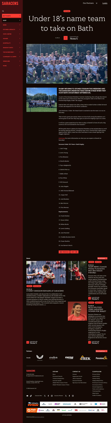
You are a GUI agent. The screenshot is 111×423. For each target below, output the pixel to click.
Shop (4, 20)
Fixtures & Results (9, 29)
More (5, 65)
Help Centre (95, 393)
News (4, 25)
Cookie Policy (96, 376)
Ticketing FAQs (96, 391)
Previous (66, 252)
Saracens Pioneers (77, 380)
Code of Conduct (96, 395)
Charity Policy (96, 378)
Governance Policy (97, 384)
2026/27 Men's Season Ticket (60, 382)
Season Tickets (8, 47)
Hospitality (7, 43)
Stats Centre (7, 34)
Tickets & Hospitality (58, 378)
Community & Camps (9, 56)
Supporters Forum (77, 376)
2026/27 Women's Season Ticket (61, 384)
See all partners (100, 351)
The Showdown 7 (8, 52)
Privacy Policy (96, 374)
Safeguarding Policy (97, 380)
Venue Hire (6, 61)
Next (73, 252)
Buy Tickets (7, 16)
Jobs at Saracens (77, 378)
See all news (101, 258)
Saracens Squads (57, 380)
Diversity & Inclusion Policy (99, 382)
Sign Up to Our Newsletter (80, 382)
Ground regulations (97, 387)
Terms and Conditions (98, 389)
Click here (62, 138)
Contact (75, 374)
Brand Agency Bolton (39, 417)
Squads (5, 38)
